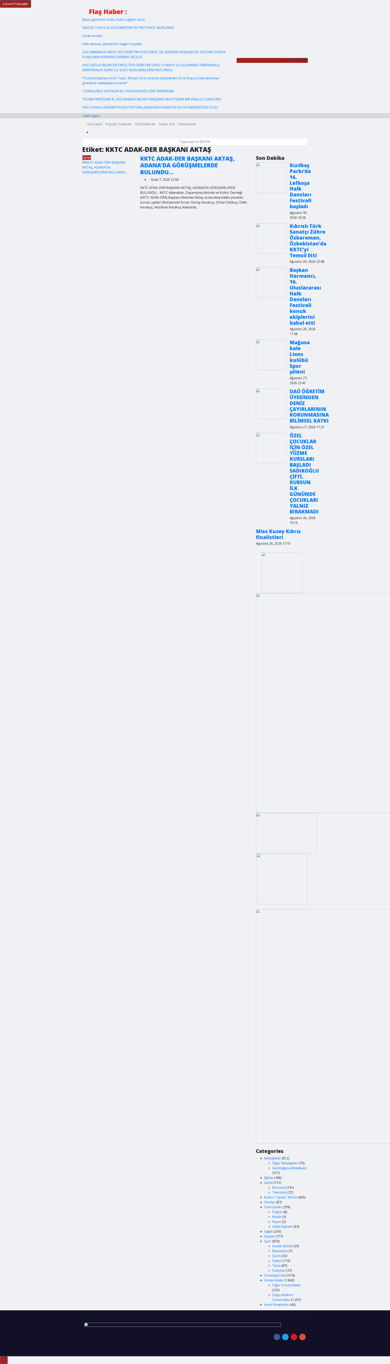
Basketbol (280, 1251)
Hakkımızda (187, 124)
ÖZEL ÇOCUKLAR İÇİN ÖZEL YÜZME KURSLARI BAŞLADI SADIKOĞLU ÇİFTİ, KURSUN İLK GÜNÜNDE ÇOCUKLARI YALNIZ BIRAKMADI (304, 473)
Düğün (277, 1212)
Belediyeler (272, 1158)
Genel (86, 157)
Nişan (276, 1221)
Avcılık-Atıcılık (282, 1246)
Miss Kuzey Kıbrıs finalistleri (278, 534)
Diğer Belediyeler (285, 1163)
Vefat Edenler (282, 1226)
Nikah (276, 1217)
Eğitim (268, 1178)
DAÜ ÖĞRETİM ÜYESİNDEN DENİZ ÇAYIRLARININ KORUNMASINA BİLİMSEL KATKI (309, 406)
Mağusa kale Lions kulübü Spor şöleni (300, 357)
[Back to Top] (4, 1360)
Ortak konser (92, 36)
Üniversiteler (274, 1280)
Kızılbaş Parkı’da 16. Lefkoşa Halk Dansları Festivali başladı (300, 186)
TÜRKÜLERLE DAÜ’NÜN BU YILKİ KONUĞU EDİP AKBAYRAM (128, 91)
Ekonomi (279, 1187)
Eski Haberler (145, 124)
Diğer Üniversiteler (286, 1285)
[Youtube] (294, 1337)
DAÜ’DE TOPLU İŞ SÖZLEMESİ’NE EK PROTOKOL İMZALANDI (128, 27)
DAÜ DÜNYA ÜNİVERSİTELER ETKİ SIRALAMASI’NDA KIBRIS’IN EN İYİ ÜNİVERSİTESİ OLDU (150, 107)
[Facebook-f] (277, 1337)
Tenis (276, 1265)
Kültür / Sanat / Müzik (280, 1197)
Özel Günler (273, 1207)
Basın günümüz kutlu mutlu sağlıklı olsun (113, 19)
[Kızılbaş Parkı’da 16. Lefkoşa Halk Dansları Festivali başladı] (271, 177)
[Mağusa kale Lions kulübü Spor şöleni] (271, 355)
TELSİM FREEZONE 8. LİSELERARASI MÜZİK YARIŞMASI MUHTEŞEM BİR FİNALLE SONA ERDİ (151, 99)
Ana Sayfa (94, 124)
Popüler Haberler (118, 124)
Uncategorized (275, 1275)
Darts (276, 1256)
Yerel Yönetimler (276, 1304)
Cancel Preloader (15, 4)
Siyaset (269, 1236)
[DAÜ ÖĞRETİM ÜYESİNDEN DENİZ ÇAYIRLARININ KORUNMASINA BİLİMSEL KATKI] (271, 404)
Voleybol (278, 1270)
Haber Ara (167, 124)
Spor (267, 1241)
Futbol (277, 1260)
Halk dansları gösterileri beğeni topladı (111, 44)
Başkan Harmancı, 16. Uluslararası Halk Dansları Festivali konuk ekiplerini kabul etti (305, 296)
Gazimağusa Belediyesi (289, 1168)
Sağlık (268, 1231)
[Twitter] (285, 1337)
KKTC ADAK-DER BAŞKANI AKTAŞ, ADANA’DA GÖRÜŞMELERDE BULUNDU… (187, 165)
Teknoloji (279, 1192)
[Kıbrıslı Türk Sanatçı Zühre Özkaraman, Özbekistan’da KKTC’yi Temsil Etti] (271, 238)
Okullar (269, 1202)
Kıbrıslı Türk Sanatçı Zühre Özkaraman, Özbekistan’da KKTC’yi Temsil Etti (308, 241)
